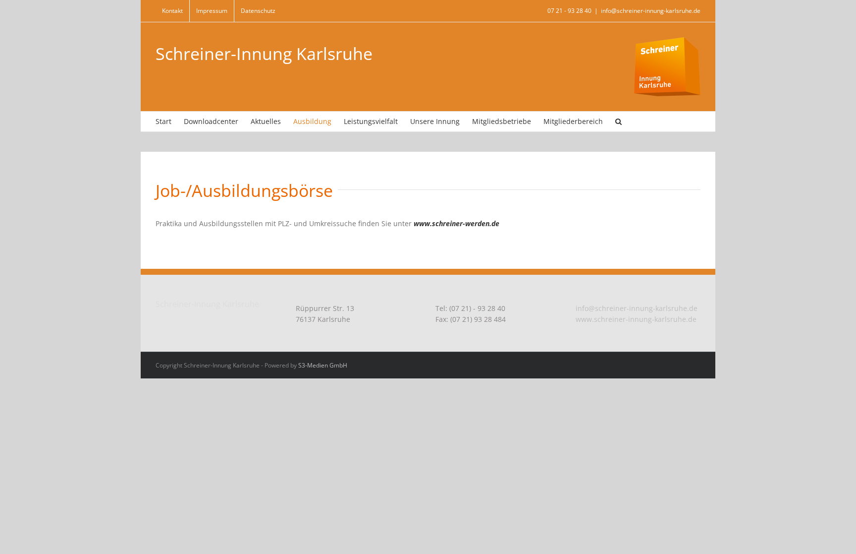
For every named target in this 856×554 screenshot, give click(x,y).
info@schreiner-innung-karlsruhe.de (650, 10)
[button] (618, 121)
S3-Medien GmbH (322, 365)
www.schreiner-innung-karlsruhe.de (636, 319)
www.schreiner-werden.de (456, 223)
